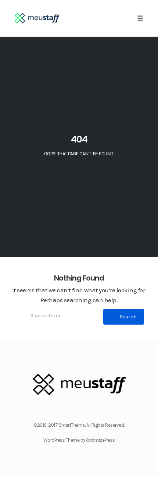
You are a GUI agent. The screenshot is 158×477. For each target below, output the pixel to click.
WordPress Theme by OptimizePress (79, 440)
